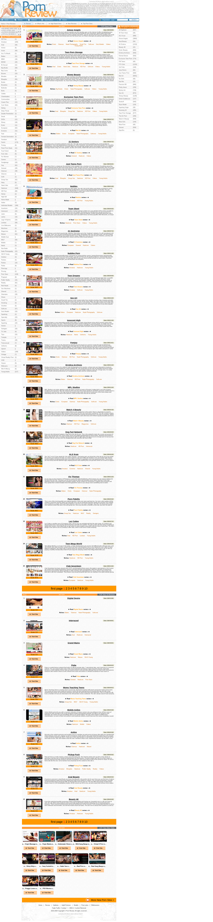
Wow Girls (122, 122)
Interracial (89, 446)
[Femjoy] (34, 352)
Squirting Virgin (124, 107)
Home (6, 20)
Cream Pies (5, 102)
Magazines (85, 424)
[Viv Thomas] (34, 487)
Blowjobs (63, 111)
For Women (5, 156)
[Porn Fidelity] (34, 509)
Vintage (3, 354)
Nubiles (73, 186)
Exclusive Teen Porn (73, 97)
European (71, 133)
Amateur (72, 200)
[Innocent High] (34, 330)
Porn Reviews (11, 24)
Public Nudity (86, 769)
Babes (58, 133)
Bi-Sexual (4, 65)
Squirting (4, 323)
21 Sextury (74, 142)
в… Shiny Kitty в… (30, 866)
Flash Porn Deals (6, 148)
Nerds (76, 334)
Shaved (87, 469)
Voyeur (3, 363)
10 (85, 588)
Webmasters (95, 905)
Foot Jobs (4, 154)
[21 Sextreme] (34, 241)
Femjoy (73, 343)
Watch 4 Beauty (73, 410)
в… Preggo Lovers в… (30, 888)
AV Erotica (122, 44)
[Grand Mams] (34, 653)
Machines (4, 228)
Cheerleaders (5, 96)
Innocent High (73, 320)
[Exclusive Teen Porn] (34, 107)
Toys (2, 334)
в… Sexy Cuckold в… (46, 866)
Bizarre (3, 73)
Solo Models (100, 44)
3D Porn (3, 39)
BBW (3, 59)
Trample (3, 337)
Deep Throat (5, 111)
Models (64, 20)
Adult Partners (49, 20)
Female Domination (7, 136)
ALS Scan (73, 454)
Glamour (61, 44)
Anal (53, 66)
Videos (108, 44)
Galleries (34, 20)
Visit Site (35, 46)
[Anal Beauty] (34, 787)
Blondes (3, 76)
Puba (73, 665)
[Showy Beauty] (34, 84)
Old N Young (89, 657)
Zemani (121, 127)
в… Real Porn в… (80, 866)
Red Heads (4, 285)
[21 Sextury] (34, 151)
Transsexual (5, 343)
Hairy (3, 182)
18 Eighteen (122, 30)
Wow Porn (122, 124)
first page (57, 588)
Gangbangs (5, 162)
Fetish (3, 142)
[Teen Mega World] (34, 554)
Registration (106, 20)
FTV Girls (122, 64)
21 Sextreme (74, 231)
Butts (3, 91)
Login (112, 20)
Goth (2, 177)
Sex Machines (5, 288)
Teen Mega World (74, 544)
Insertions (4, 208)
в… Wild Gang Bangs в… (81, 844)
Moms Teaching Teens (73, 688)
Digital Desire (73, 598)
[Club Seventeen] (34, 576)
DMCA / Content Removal (77, 908)
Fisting (3, 145)
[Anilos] (34, 742)
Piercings (4, 268)
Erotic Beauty (123, 50)
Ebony (3, 122)
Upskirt (3, 349)
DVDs (3, 119)
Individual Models (6, 205)
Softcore (91, 44)
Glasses (4, 174)
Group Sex (71, 111)
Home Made (5, 199)
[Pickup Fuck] (34, 764)
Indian (3, 202)
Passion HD (122, 84)
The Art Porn (123, 116)
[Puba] (34, 675)
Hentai (3, 194)
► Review (27, 23)
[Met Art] (34, 129)
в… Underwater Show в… (64, 844)
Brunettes (4, 85)
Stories (3, 326)
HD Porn (83, 66)
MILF (82, 513)
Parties (3, 263)
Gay (2, 165)
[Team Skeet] (34, 218)
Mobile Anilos (73, 710)
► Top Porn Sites (87, 23)
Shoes (3, 297)
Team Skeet (73, 209)
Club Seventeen (73, 566)
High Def (4, 197)
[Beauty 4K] (34, 809)
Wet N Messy (5, 369)
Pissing (3, 271)
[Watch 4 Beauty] (34, 419)
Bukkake (4, 88)
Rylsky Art (122, 90)
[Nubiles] (34, 196)
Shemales (4, 294)
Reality (88, 513)
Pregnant (4, 277)
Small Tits (83, 44)
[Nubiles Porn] (34, 263)
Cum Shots (4, 105)
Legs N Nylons (6, 220)
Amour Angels (74, 30)
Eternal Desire (123, 56)
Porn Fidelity (74, 499)
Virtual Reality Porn (7, 357)
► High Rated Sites (55, 23)
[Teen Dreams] (34, 285)
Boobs (3, 82)
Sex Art (73, 298)
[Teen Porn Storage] (34, 62)
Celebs (3, 93)
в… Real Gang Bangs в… (97, 866)
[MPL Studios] (34, 397)
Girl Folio (122, 67)
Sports (3, 320)
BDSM (3, 62)
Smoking (4, 303)
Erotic (54, 44)
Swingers (96, 513)
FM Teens (122, 61)
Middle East (5, 237)
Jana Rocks (122, 70)
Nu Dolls (121, 79)
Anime (3, 48)
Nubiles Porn (74, 253)
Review (20, 20)
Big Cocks (4, 70)
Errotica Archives (74, 365)
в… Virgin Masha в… (47, 844)
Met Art (73, 119)
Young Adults (78, 46)
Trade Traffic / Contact (59, 908)
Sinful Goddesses (124, 99)
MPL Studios (74, 387)
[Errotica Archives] (34, 375)
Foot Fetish (5, 151)
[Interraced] (34, 630)
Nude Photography (72, 44)
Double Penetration (7, 113)
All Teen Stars (123, 33)
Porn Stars (76, 223)
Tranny (3, 340)
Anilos (74, 732)
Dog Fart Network (73, 432)
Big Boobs (59, 89)
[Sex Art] (34, 308)
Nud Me (121, 81)
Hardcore (75, 66)
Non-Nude (4, 248)
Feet (2, 134)
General (74, 156)
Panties (3, 260)
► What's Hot (39, 23)
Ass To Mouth (5, 53)
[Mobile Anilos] (34, 720)
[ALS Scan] (34, 464)
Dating (3, 108)
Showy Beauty (74, 75)
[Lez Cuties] (34, 531)
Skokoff (121, 101)
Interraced (74, 621)
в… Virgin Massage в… (30, 844)
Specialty (4, 317)
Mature (80, 657)
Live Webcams (6, 225)
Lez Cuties (74, 521)
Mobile (82, 724)
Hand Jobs (66, 66)
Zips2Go (121, 130)
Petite (3, 265)
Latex (3, 214)
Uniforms (83, 334)
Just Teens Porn (73, 164)
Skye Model (122, 104)
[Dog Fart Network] (34, 442)
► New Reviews (71, 23)
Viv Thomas (73, 477)
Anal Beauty (74, 777)
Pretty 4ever (123, 87)
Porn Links (84, 905)
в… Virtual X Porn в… (98, 844)
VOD (2, 360)
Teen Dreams (74, 276)
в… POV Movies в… (47, 888)
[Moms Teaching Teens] (34, 697)
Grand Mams (74, 643)
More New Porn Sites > (102, 900)
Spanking (4, 314)
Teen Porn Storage (74, 52)
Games (3, 159)
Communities (5, 99)
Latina (3, 217)
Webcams (4, 366)
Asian (3, 50)
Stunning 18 (122, 110)
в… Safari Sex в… (63, 866)
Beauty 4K (74, 799)
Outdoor (3, 257)
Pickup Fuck (74, 755)
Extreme (72, 469)
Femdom (4, 139)
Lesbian (82, 536)
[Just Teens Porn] (34, 174)
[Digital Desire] (34, 608)
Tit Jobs (3, 331)
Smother (4, 306)
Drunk (3, 116)
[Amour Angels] (34, 40)
